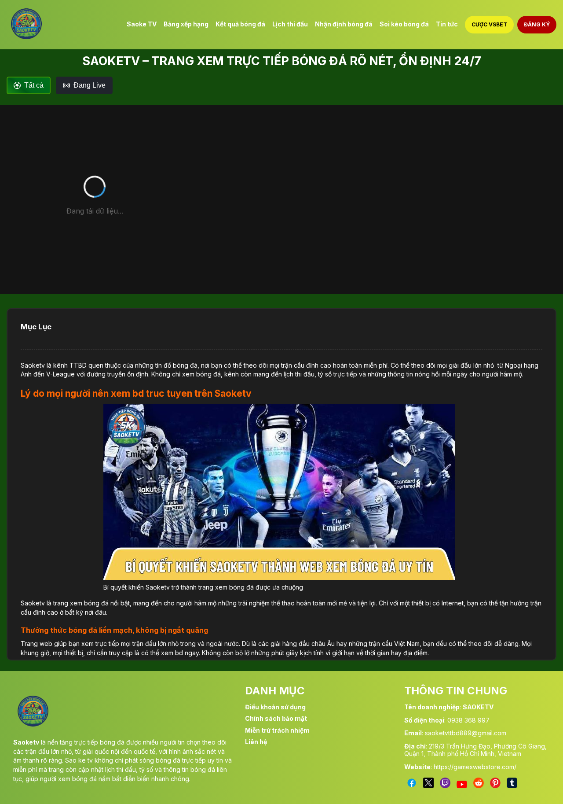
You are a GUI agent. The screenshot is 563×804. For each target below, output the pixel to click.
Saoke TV (142, 24)
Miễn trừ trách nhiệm (277, 730)
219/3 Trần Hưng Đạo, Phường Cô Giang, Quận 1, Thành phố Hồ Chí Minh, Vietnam (475, 749)
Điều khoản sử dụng (275, 707)
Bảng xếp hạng (186, 24)
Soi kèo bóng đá (404, 24)
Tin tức (447, 24)
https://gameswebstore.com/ (475, 767)
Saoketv (33, 365)
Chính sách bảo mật (276, 718)
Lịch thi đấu (290, 24)
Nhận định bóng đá (344, 24)
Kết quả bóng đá (240, 24)
